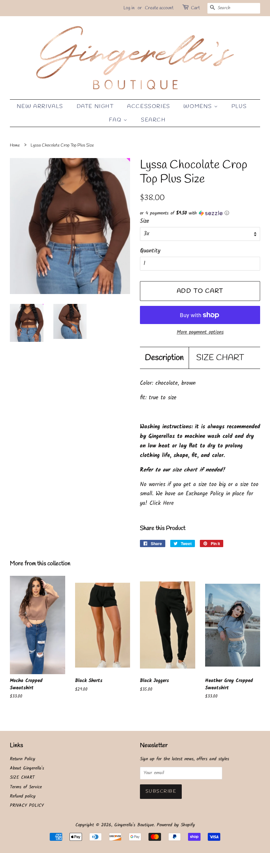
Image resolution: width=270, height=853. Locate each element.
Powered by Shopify (176, 825)
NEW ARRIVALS (40, 106)
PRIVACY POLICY (27, 805)
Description (164, 357)
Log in (129, 8)
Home (15, 145)
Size (144, 221)
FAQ (116, 119)
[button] (200, 213)
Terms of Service (26, 787)
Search (153, 119)
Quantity (150, 250)
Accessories (148, 106)
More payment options (200, 332)
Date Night (95, 106)
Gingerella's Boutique (134, 825)
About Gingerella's (27, 768)
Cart (195, 8)
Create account (159, 8)
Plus (239, 106)
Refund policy (23, 796)
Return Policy (22, 759)
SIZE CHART (220, 357)
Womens (198, 106)
